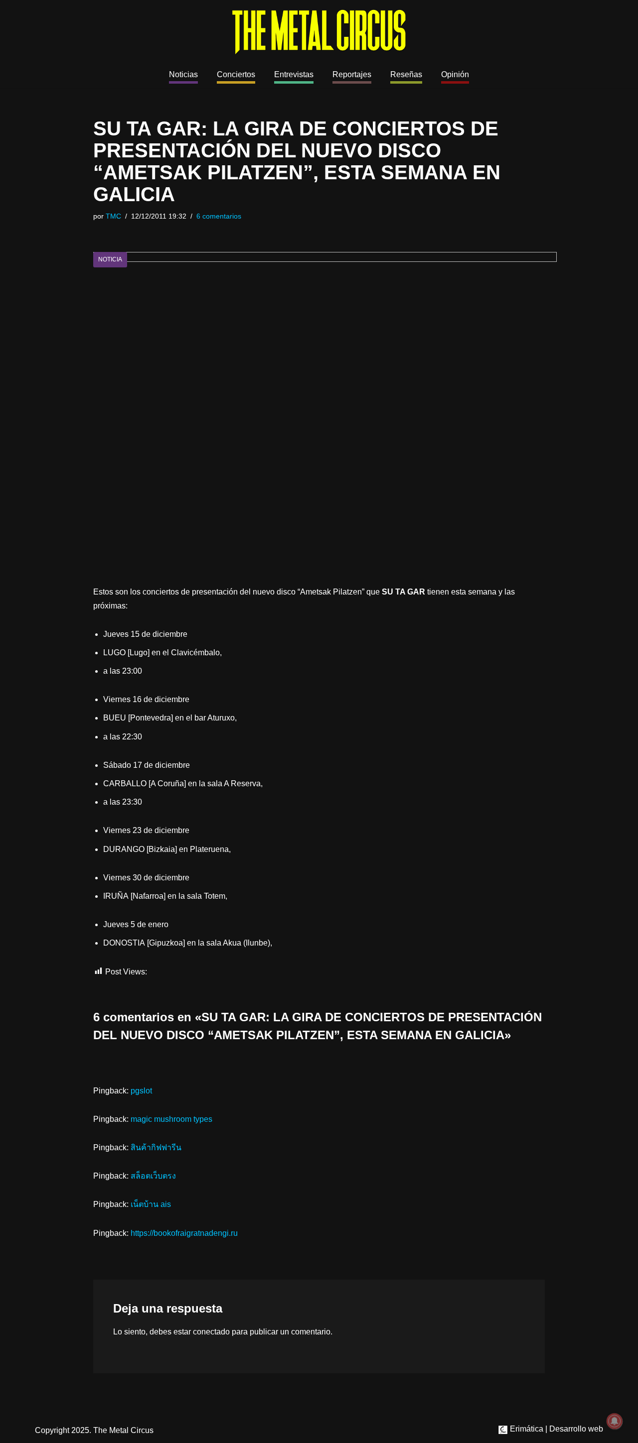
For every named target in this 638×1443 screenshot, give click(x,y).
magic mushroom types (171, 1119)
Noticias (183, 74)
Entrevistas (294, 74)
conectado (211, 1331)
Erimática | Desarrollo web (555, 1429)
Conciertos (236, 74)
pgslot (141, 1090)
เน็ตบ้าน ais (151, 1204)
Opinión (455, 74)
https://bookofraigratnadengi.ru (184, 1233)
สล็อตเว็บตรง (153, 1176)
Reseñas (406, 74)
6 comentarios (218, 216)
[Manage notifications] (615, 1421)
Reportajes (351, 74)
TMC (113, 216)
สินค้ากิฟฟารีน (156, 1147)
